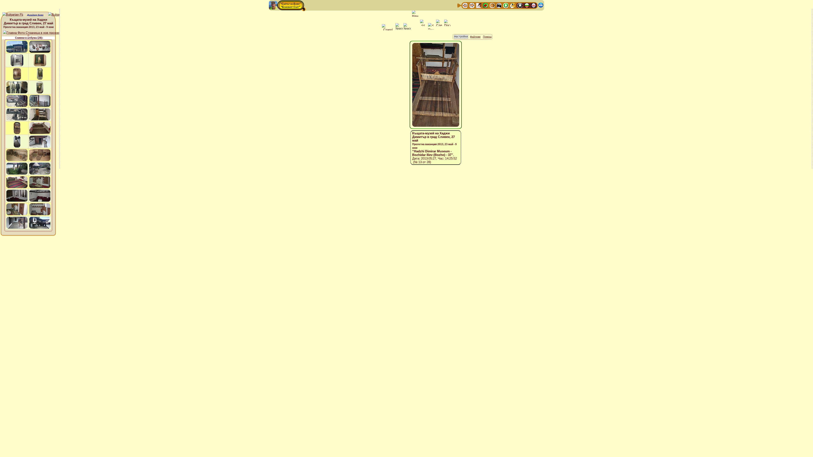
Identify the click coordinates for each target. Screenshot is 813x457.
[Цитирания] (485, 5)
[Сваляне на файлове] (505, 5)
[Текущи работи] (492, 5)
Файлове (475, 36)
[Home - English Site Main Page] (533, 5)
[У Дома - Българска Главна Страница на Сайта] (526, 5)
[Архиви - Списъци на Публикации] (478, 5)
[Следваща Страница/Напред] (471, 5)
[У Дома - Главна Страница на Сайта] (520, 5)
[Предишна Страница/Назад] (465, 5)
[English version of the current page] (13, 15)
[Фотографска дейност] (499, 5)
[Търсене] (512, 5)
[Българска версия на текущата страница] (58, 15)
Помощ (487, 36)
